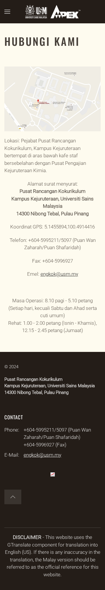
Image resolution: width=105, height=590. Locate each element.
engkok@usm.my (59, 274)
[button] (7, 11)
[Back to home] (52, 11)
